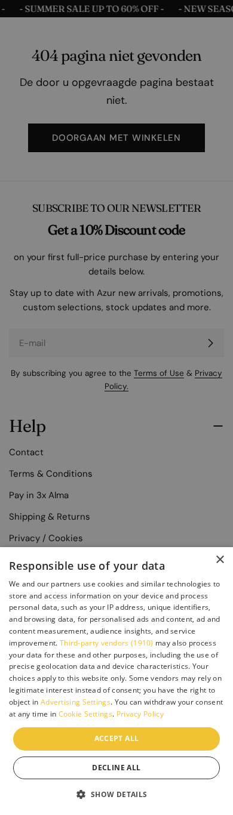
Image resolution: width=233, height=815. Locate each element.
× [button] (219, 559)
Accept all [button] (116, 738)
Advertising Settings (76, 702)
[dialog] (116, 681)
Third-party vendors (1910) (107, 643)
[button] (116, 794)
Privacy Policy (140, 714)
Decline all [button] (116, 767)
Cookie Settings (86, 714)
